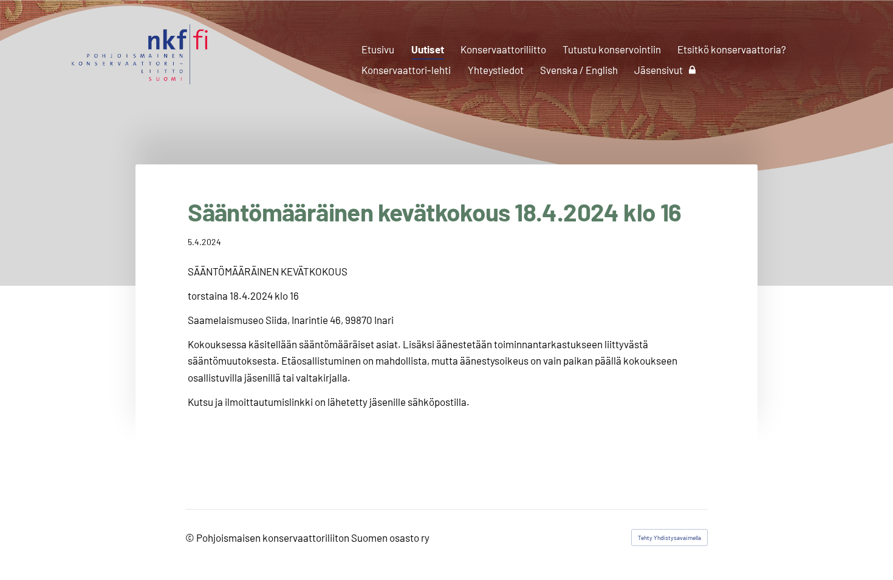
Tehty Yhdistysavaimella (669, 537)
